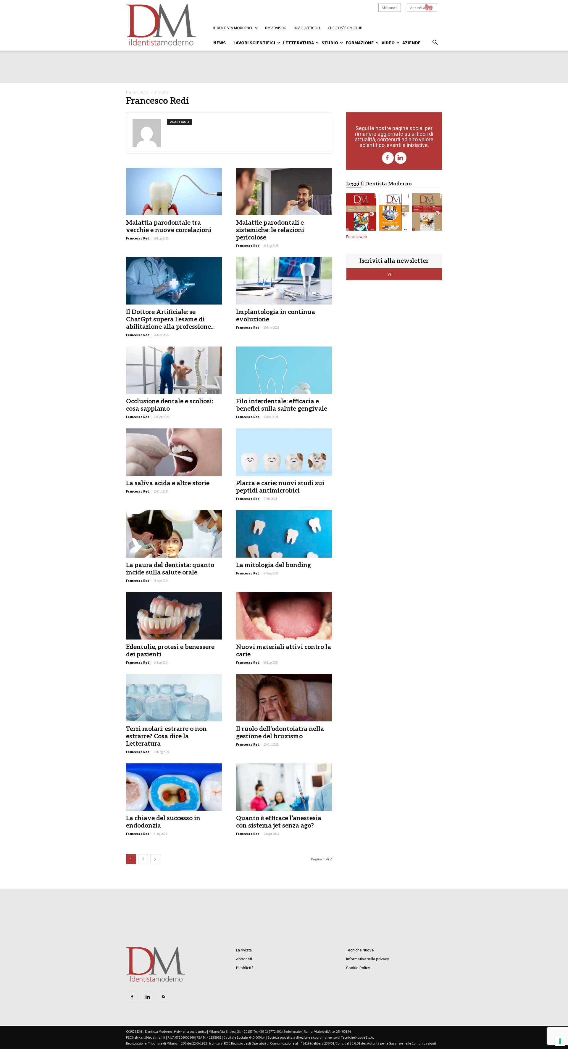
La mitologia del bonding (273, 565)
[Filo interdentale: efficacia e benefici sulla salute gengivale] (284, 370)
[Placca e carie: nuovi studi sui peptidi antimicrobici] (284, 452)
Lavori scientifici (254, 43)
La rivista (244, 950)
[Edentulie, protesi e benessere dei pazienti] (174, 616)
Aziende (411, 43)
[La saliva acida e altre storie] (174, 452)
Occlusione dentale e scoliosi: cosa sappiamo (169, 405)
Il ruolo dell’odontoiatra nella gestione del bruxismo (280, 732)
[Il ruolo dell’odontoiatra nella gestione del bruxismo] (284, 697)
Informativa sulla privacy (367, 958)
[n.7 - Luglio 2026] (361, 213)
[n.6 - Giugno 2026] (394, 213)
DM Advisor (276, 27)
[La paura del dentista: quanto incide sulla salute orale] (174, 534)
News (219, 43)
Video (388, 43)
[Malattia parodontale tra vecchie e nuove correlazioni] (174, 191)
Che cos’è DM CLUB (345, 27)
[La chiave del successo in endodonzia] (174, 787)
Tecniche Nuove (360, 950)
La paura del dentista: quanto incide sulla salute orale (170, 568)
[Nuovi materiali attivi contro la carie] (284, 616)
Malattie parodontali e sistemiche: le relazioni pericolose (270, 230)
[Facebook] (388, 158)
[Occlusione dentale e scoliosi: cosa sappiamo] (174, 370)
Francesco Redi (248, 328)
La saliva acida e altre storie (167, 483)
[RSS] (163, 997)
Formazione (360, 43)
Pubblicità (245, 967)
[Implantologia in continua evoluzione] (284, 281)
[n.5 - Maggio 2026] (427, 213)
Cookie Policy (358, 967)
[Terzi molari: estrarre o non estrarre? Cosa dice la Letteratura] (174, 697)
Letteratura (298, 43)
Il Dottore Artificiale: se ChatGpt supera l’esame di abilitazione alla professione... (170, 319)
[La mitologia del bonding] (284, 534)
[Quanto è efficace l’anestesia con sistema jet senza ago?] (284, 787)
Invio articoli (307, 27)
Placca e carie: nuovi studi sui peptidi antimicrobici (280, 487)
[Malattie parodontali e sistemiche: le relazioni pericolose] (284, 191)
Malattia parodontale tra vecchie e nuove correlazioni (168, 226)
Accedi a (417, 7)
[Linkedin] (400, 158)
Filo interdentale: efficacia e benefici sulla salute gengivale (281, 405)
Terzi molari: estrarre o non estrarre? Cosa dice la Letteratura (166, 736)
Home (130, 92)
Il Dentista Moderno (232, 27)
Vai (390, 274)
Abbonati (390, 7)
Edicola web (356, 236)
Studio (330, 43)
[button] (435, 43)
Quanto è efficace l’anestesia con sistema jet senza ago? (278, 822)
